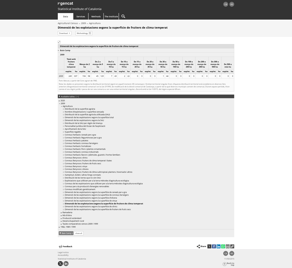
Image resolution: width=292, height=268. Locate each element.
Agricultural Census (68, 23)
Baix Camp (65, 50)
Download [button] (63, 33)
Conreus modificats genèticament (80, 189)
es (232, 4)
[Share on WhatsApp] (223, 246)
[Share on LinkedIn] (219, 246)
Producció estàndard (72, 218)
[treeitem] (145, 100)
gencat (93, 4)
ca (225, 4)
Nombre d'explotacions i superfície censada (84, 111)
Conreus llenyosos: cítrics (76, 157)
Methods (96, 16)
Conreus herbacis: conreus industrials (82, 151)
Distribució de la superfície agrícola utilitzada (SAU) (87, 114)
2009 (83, 23)
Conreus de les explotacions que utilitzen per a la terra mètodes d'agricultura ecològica (104, 183)
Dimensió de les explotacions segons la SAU (84, 120)
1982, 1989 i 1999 (68, 226)
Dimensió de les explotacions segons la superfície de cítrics (91, 206)
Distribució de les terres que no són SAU (83, 177)
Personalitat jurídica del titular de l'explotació (85, 126)
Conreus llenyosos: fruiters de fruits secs (83, 163)
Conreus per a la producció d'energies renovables (87, 186)
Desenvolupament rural (73, 221)
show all (78, 233)
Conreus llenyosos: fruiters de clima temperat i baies (88, 160)
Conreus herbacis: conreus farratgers (81, 143)
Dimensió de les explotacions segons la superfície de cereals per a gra (96, 192)
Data (65, 16)
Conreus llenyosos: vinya (76, 166)
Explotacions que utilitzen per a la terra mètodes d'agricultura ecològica (97, 180)
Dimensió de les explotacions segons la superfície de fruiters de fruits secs (98, 209)
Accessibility (63, 255)
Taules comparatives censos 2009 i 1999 (80, 223)
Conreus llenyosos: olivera (76, 169)
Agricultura (95, 23)
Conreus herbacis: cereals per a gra (80, 134)
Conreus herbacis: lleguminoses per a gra (83, 137)
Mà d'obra (67, 215)
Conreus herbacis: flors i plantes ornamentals (85, 149)
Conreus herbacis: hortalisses (78, 146)
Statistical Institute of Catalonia (79, 9)
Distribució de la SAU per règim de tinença (83, 123)
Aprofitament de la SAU (75, 129)
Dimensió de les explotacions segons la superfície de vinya (91, 200)
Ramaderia (67, 212)
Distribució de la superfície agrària (80, 108)
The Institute (111, 16)
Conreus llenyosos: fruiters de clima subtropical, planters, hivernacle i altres (98, 172)
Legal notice (63, 252)
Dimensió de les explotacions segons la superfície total (89, 117)
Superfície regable (73, 131)
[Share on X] (209, 246)
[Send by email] (228, 246)
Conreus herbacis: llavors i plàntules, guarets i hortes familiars (92, 154)
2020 (63, 100)
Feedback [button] (67, 246)
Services (80, 16)
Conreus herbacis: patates (76, 140)
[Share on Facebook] (214, 246)
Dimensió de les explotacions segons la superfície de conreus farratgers (97, 195)
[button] (59, 42)
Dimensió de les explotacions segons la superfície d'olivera (91, 197)
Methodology (82, 33)
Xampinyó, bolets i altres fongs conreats (83, 174)
